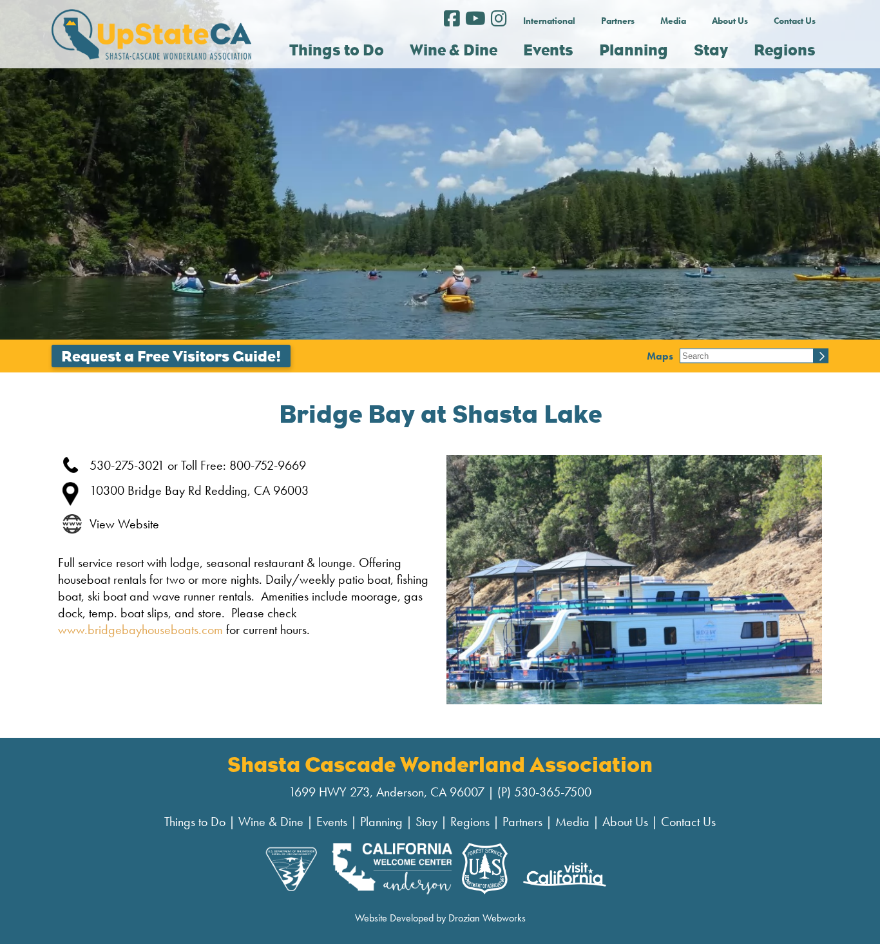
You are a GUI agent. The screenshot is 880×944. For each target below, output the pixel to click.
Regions (470, 821)
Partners (618, 20)
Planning (381, 821)
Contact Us (795, 20)
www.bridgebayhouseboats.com (140, 629)
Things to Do (194, 821)
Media (673, 20)
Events (331, 821)
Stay (426, 821)
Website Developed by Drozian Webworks (440, 918)
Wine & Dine (270, 821)
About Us (730, 20)
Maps (660, 356)
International (549, 20)
